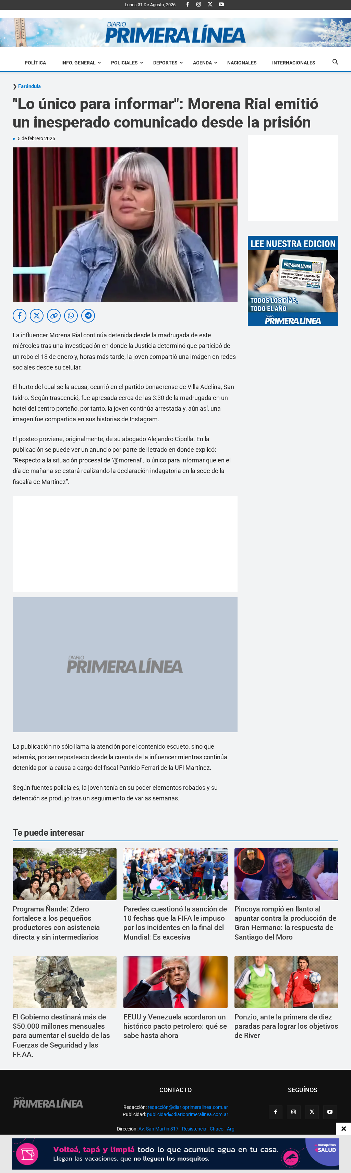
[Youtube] (221, 5)
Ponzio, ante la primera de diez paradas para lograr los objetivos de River (286, 1026)
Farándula (29, 86)
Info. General (78, 62)
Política (35, 62)
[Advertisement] (125, 544)
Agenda (202, 62)
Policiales (124, 62)
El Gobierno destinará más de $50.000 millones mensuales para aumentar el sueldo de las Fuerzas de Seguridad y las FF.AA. (61, 1036)
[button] (335, 63)
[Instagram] (199, 5)
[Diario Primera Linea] (175, 32)
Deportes (165, 62)
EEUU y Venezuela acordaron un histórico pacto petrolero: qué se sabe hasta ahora (175, 1026)
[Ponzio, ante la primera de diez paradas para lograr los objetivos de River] (286, 982)
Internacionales (293, 62)
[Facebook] (187, 5)
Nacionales (242, 62)
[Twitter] (210, 5)
